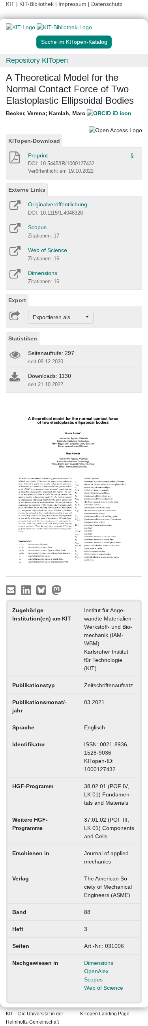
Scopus (37, 227)
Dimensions (42, 273)
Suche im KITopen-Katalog (74, 42)
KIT (10, 4)
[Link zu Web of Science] (14, 253)
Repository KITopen (37, 60)
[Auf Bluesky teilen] (43, 590)
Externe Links (26, 190)
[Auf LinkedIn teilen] (27, 590)
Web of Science (47, 250)
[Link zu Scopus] (14, 231)
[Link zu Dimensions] (14, 276)
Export (17, 300)
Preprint (38, 155)
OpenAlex (96, 971)
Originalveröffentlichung (57, 204)
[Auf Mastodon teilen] (57, 590)
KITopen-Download (34, 141)
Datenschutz (106, 4)
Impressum (72, 4)
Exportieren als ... (58, 317)
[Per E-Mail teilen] (11, 590)
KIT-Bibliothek (37, 4)
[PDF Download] (14, 160)
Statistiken (22, 338)
